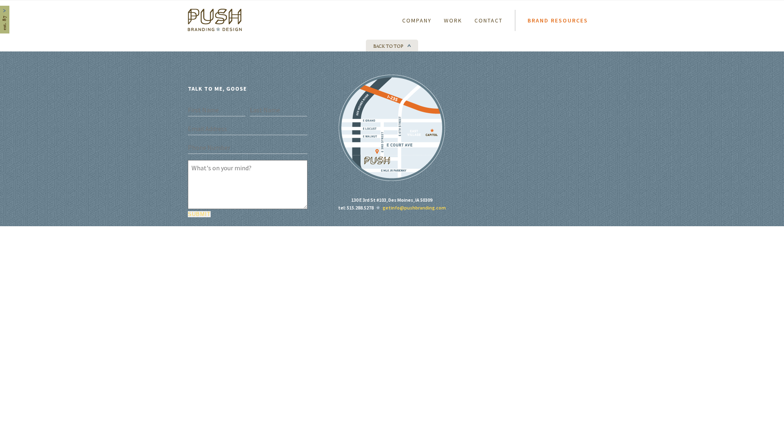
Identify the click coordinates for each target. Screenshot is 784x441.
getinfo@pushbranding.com (414, 208)
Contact (488, 20)
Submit (199, 214)
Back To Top (388, 45)
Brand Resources (558, 20)
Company (417, 20)
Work (453, 20)
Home (193, 11)
